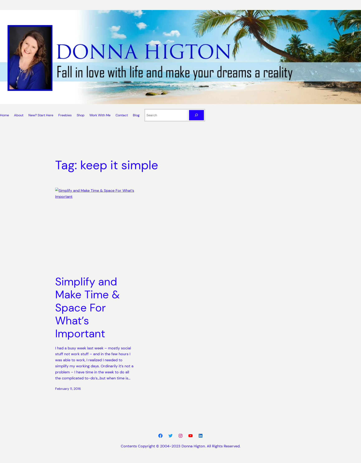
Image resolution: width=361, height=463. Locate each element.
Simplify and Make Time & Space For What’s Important (87, 307)
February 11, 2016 (68, 388)
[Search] (196, 115)
